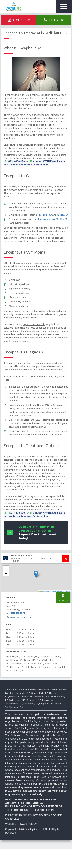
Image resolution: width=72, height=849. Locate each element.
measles (44, 214)
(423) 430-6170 (17, 612)
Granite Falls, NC (39, 693)
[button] (36, 574)
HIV (62, 219)
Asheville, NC (23, 693)
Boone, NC (39, 696)
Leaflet (42, 591)
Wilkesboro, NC (17, 700)
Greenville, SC (33, 700)
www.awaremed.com (21, 617)
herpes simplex (46, 219)
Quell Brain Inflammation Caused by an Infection (37, 532)
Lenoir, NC (14, 696)
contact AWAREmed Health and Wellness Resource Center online (34, 163)
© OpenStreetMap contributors (61, 591)
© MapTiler (48, 591)
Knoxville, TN (15, 703)
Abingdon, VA (16, 707)
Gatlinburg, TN (30, 703)
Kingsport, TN (46, 703)
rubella (61, 214)
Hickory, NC (27, 696)
